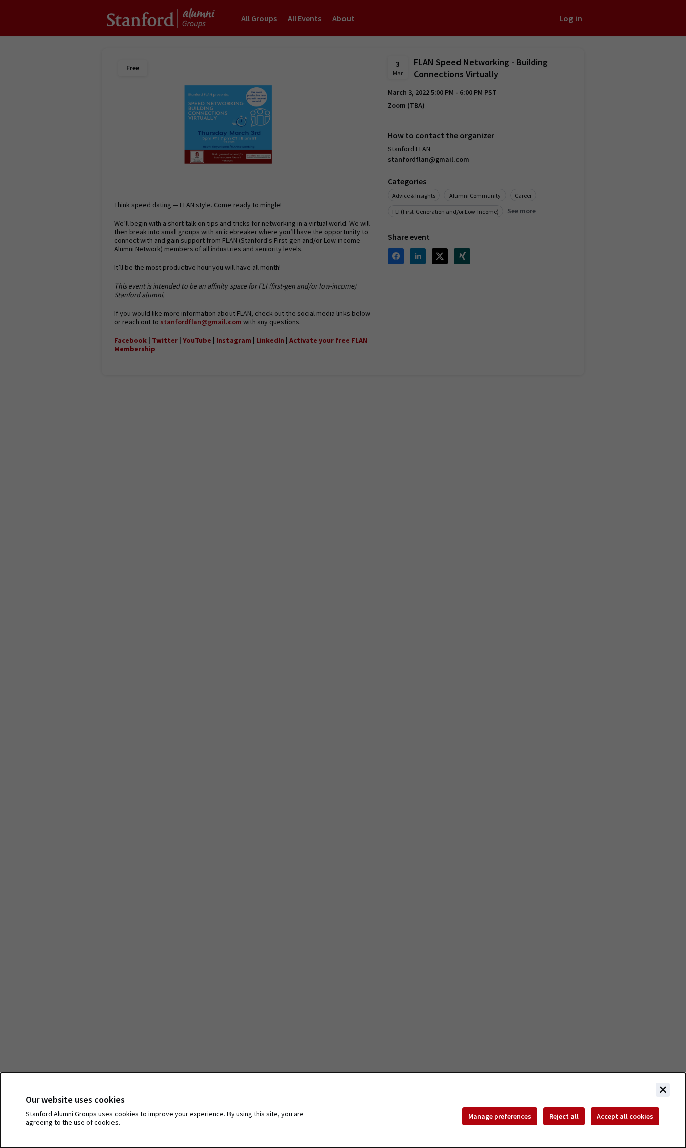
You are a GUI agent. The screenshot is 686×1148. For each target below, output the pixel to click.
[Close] (663, 1090)
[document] (343, 1110)
